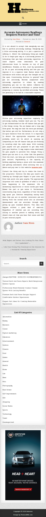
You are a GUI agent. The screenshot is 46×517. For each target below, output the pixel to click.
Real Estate (6, 390)
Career (5, 329)
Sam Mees (16, 39)
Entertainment (8, 341)
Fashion (5, 345)
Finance (5, 349)
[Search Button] (23, 17)
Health (5, 365)
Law (3, 373)
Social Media (7, 406)
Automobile (6, 317)
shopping (6, 402)
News (4, 377)
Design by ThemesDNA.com (23, 515)
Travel (4, 418)
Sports (5, 410)
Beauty (4, 321)
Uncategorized (8, 422)
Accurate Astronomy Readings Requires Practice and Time (23, 33)
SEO (3, 398)
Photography (7, 386)
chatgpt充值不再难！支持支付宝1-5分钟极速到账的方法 (22, 277)
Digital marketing (9, 333)
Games (4, 357)
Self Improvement (9, 394)
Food (4, 353)
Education (6, 337)
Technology (6, 414)
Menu (24, 24)
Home (4, 369)
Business (5, 325)
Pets (4, 381)
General (27, 41)
